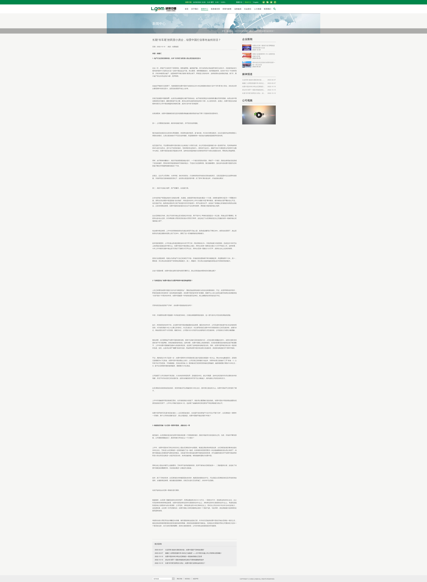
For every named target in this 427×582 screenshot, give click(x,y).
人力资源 (257, 9)
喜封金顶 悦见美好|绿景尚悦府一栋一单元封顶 (263, 63)
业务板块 (237, 9)
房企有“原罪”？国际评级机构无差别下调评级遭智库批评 (184, 560)
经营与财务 (227, 9)
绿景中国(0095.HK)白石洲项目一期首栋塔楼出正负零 (183, 556)
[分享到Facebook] (271, 2)
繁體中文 (239, 2)
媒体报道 (230, 31)
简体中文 (248, 2)
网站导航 (179, 579)
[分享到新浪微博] (263, 2)
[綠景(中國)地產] (163, 9)
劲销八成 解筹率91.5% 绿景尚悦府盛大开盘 (263, 55)
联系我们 (267, 9)
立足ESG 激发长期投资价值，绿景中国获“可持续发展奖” (184, 550)
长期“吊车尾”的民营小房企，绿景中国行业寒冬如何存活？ (185, 563)
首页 (186, 9)
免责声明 (195, 579)
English (255, 2)
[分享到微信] (267, 2)
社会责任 (247, 9)
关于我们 (194, 9)
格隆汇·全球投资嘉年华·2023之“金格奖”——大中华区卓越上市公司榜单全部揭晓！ (193, 553)
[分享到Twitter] (275, 2)
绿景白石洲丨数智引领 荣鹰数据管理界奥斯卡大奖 (263, 46)
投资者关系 (215, 9)
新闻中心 (204, 9)
